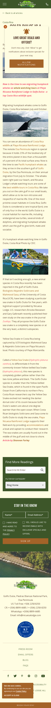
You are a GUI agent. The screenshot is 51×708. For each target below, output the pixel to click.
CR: (6, 607)
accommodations (35, 425)
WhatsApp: (16, 611)
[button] (47, 4)
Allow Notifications (27, 63)
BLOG (25, 660)
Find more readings (19, 462)
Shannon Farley (21, 440)
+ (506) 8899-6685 (17, 607)
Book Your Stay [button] (25, 705)
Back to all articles (13, 13)
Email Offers (25, 654)
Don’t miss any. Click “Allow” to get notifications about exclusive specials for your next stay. (26, 51)
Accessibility (39, 684)
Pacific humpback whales (31, 164)
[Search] (42, 470)
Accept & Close (11, 695)
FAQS (25, 665)
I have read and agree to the (10, 526)
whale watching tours (25, 87)
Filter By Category (15, 479)
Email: (13, 615)
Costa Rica (8, 22)
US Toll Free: (17, 603)
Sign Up (27, 542)
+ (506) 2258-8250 (37, 607)
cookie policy (21, 691)
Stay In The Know (25, 506)
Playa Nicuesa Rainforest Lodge (29, 145)
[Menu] (5, 4)
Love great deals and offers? (26, 40)
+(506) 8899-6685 (31, 611)
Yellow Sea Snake (20, 359)
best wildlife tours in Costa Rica (22, 187)
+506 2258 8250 (32, 603)
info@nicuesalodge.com (29, 615)
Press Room (25, 649)
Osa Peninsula (22, 149)
